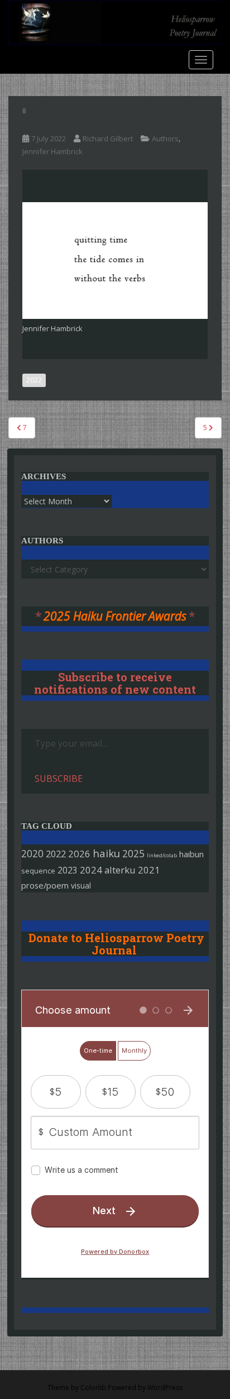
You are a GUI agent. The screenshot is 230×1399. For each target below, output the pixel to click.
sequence (38, 871)
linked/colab (162, 855)
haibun (191, 854)
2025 (133, 853)
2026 (79, 853)
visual (81, 885)
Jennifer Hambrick (52, 151)
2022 (34, 380)
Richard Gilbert (108, 138)
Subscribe (59, 778)
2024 (91, 869)
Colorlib (93, 1387)
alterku (120, 869)
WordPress (165, 1387)
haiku (106, 853)
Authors (165, 138)
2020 (32, 853)
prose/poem (45, 885)
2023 (68, 870)
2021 (149, 869)
